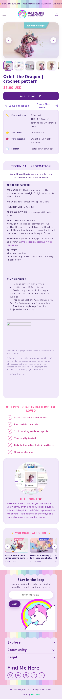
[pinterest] (26, 675)
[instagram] (10, 675)
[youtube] (18, 675)
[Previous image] (9, 40)
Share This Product (43, 106)
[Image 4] (41, 66)
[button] (4, 14)
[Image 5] (52, 66)
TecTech (35, 694)
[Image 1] (8, 66)
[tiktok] (42, 675)
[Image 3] (30, 66)
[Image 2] (19, 66)
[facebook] (34, 675)
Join (14, 604)
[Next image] (53, 40)
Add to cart (28, 96)
